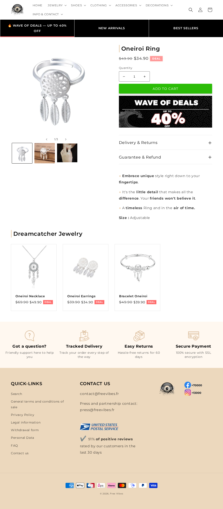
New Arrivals (111, 28)
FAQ (14, 446)
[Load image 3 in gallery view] (67, 153)
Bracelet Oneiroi (133, 296)
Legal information (26, 422)
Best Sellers (185, 28)
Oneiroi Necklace (30, 296)
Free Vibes (116, 493)
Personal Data (22, 438)
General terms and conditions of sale (37, 404)
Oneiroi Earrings (81, 296)
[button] (56, 5)
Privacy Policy (22, 415)
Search (16, 394)
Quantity (125, 68)
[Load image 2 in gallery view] (44, 153)
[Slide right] (66, 139)
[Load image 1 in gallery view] (22, 153)
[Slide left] (46, 139)
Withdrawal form (25, 430)
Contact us (20, 453)
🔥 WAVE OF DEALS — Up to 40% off (37, 28)
